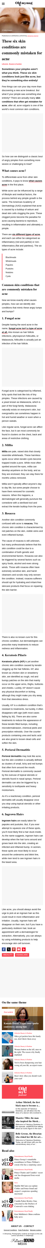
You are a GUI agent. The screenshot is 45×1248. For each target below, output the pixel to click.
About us (16, 1226)
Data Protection (23, 1230)
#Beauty (7, 955)
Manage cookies (35, 1230)
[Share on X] (9, 949)
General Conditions (10, 1230)
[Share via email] (19, 949)
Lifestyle (5, 64)
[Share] (14, 949)
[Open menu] (3, 3)
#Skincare (22, 955)
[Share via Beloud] (24, 949)
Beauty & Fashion (15, 64)
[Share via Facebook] (4, 949)
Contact (29, 1226)
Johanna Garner (32, 36)
